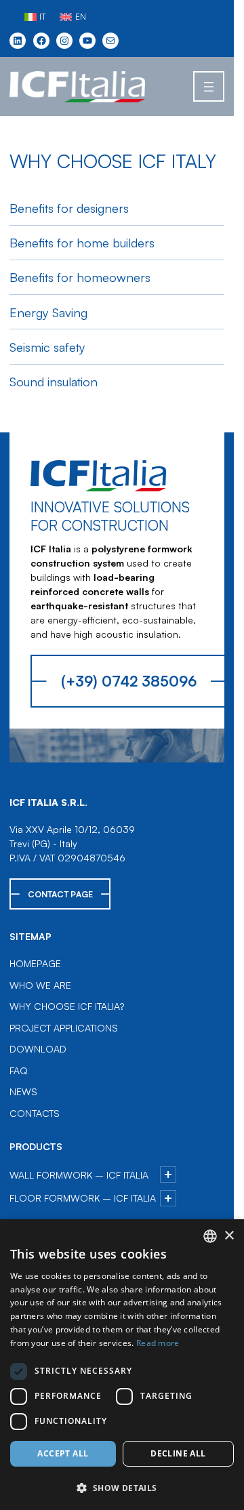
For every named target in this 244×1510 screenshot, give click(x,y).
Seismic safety (47, 346)
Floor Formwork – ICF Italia (82, 1198)
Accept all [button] (62, 1453)
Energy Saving (48, 312)
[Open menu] (208, 86)
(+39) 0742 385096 (129, 681)
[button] (122, 1487)
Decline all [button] (177, 1453)
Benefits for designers (69, 208)
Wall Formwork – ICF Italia (78, 1175)
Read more (158, 1343)
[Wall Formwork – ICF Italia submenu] (168, 1174)
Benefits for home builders (82, 242)
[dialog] (122, 1364)
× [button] (229, 1236)
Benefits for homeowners (79, 277)
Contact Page (60, 894)
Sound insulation (53, 381)
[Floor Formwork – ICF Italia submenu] (168, 1198)
